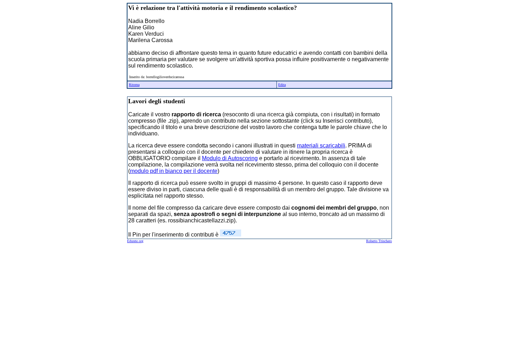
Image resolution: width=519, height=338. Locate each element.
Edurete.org (135, 241)
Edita (282, 85)
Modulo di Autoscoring (230, 158)
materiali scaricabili (321, 145)
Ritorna (134, 85)
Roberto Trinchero (379, 241)
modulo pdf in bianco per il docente (173, 171)
